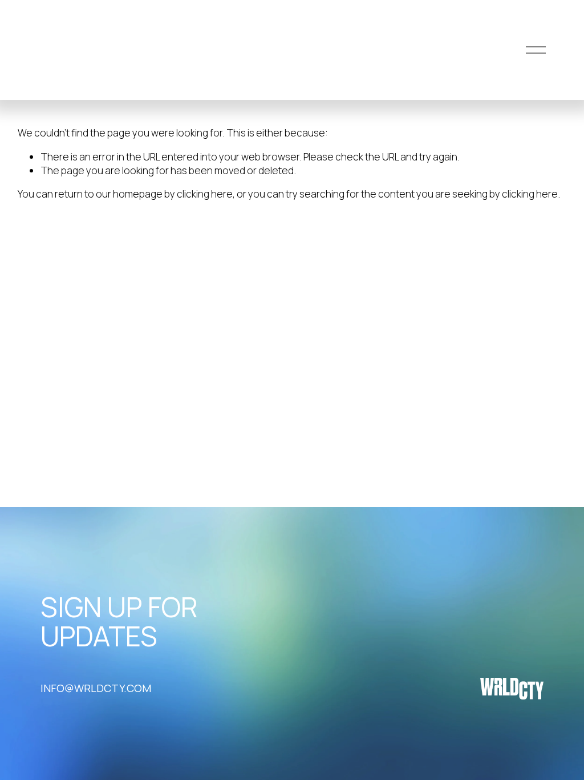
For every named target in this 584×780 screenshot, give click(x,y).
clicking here (205, 193)
